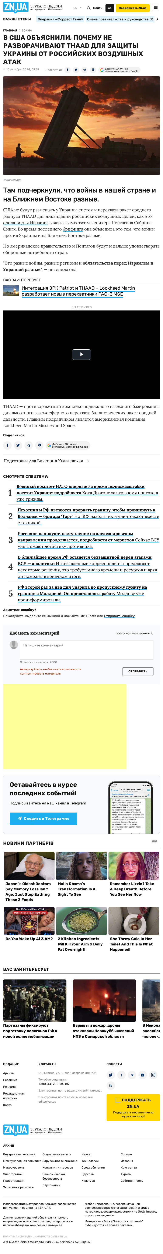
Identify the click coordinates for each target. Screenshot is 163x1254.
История (127, 1161)
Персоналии (51, 1185)
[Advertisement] (64, 726)
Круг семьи (129, 1167)
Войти (98, 8)
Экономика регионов (18, 1187)
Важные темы (17, 19)
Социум (126, 1154)
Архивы (8, 1073)
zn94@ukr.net (92, 1090)
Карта (7, 1105)
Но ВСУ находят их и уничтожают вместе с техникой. (88, 516)
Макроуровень (13, 1167)
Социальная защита (56, 1154)
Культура (88, 1181)
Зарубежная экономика (59, 1161)
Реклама (9, 1087)
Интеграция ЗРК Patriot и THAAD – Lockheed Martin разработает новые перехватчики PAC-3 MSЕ (78, 291)
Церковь (88, 1174)
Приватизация (13, 1181)
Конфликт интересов (57, 1167)
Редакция (10, 1080)
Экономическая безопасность (54, 1176)
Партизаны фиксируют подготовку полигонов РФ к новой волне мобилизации (30, 1031)
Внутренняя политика (19, 1154)
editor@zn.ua (47, 1101)
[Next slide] (156, 19)
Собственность (132, 1181)
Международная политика (22, 1161)
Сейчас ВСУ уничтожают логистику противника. (88, 540)
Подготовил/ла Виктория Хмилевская (43, 460)
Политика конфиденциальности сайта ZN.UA (35, 1236)
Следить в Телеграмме (46, 818)
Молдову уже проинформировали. (82, 593)
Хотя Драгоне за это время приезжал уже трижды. (87, 493)
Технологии (90, 1161)
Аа (110, 8)
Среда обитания (93, 1167)
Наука (86, 1154)
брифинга (73, 229)
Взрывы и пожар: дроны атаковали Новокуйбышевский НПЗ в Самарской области (103, 1031)
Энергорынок (12, 1174)
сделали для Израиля (25, 222)
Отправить (138, 671)
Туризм (126, 1174)
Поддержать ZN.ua (132, 8)
